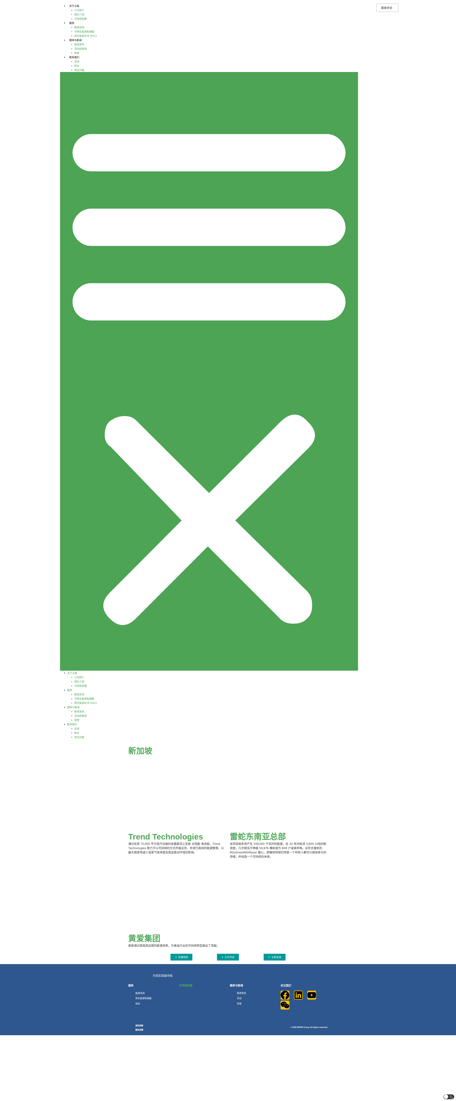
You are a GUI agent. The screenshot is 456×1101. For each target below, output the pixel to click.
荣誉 (76, 53)
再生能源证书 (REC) (85, 35)
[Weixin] (285, 1005)
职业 (76, 65)
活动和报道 (80, 48)
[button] (209, 371)
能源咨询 (79, 27)
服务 (71, 23)
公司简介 (79, 10)
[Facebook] (285, 995)
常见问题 (79, 70)
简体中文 (386, 8)
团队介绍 (79, 14)
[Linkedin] (298, 995)
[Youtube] (311, 995)
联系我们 (74, 57)
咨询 (76, 61)
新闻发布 (79, 44)
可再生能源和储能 (84, 31)
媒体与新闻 (75, 40)
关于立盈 (74, 5)
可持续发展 (80, 18)
